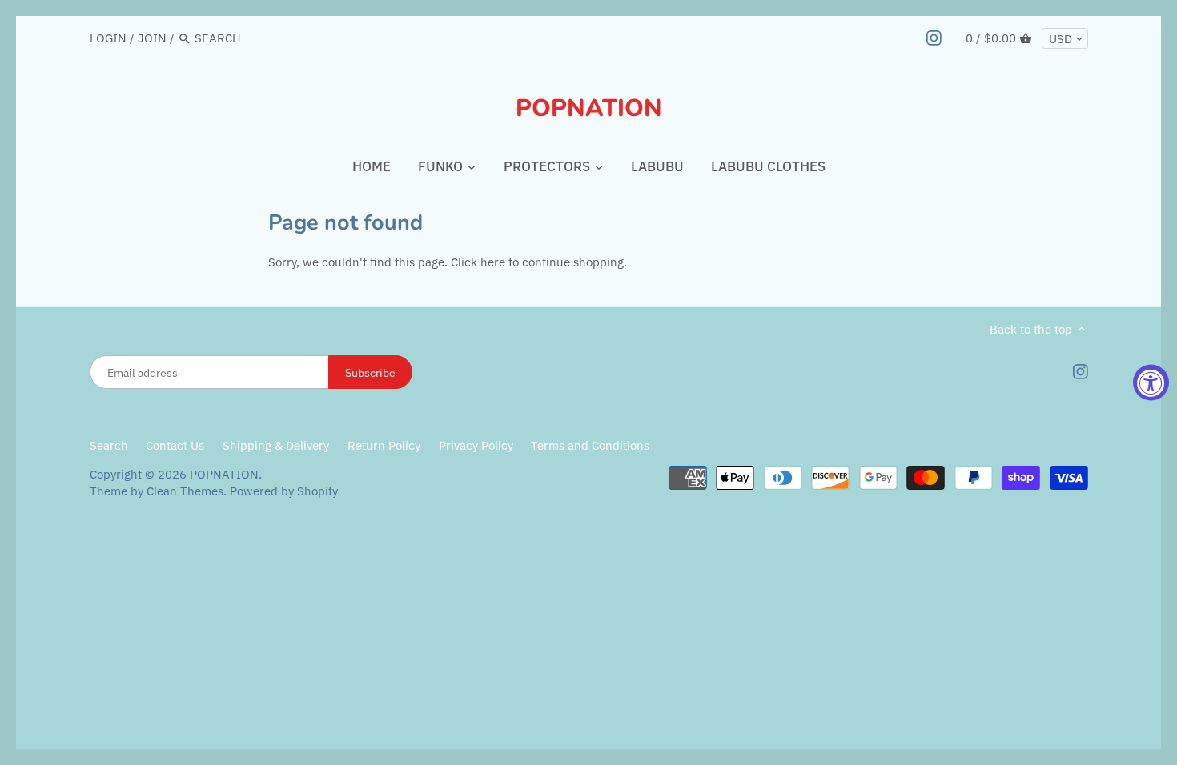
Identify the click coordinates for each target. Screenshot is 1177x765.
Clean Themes (185, 491)
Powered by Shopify (284, 491)
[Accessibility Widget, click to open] (1151, 383)
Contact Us (175, 445)
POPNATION (589, 109)
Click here (478, 262)
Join (152, 38)
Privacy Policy (476, 445)
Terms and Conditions (590, 445)
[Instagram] (934, 37)
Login (108, 38)
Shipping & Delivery (277, 445)
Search (109, 445)
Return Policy (385, 445)
